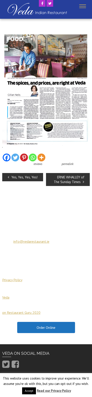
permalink (67, 164)
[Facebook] (6, 157)
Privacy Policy (12, 280)
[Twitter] (15, 157)
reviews (37, 164)
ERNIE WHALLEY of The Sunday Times (69, 179)
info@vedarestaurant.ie (31, 241)
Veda (5, 297)
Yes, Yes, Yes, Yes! (24, 177)
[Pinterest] (24, 157)
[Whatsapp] (33, 157)
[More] (41, 157)
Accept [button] (29, 391)
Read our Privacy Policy (54, 391)
